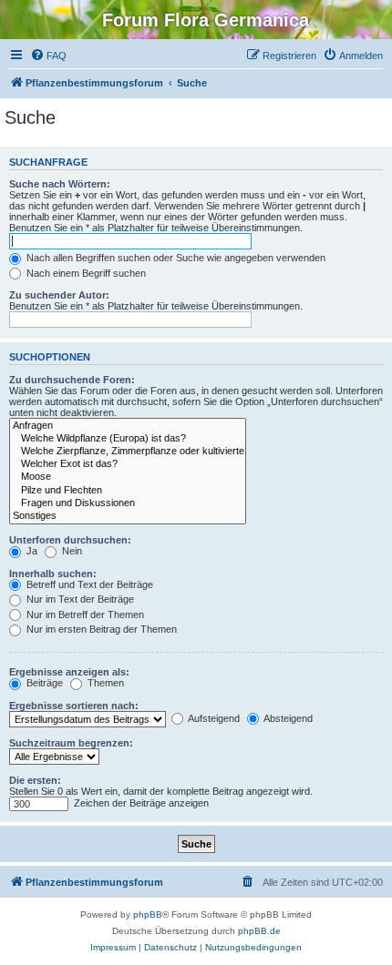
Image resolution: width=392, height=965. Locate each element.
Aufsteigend (213, 718)
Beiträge (43, 682)
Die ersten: (35, 780)
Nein (70, 550)
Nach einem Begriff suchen (85, 273)
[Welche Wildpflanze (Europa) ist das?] (127, 438)
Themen (104, 682)
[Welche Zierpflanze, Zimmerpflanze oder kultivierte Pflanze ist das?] (127, 451)
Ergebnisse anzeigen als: (69, 671)
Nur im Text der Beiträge (79, 599)
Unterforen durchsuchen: (70, 539)
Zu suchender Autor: (59, 295)
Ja (30, 550)
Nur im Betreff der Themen (84, 614)
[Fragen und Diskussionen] (127, 503)
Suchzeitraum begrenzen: (71, 742)
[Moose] (127, 477)
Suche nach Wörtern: (59, 183)
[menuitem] (48, 55)
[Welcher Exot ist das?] (127, 464)
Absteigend (287, 718)
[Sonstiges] (127, 516)
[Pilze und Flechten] (127, 490)
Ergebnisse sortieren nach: (74, 705)
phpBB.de (259, 931)
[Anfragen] (127, 426)
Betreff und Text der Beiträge (88, 584)
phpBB (147, 914)
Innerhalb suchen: (53, 573)
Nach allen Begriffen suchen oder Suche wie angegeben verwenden (174, 257)
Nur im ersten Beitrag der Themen (100, 629)
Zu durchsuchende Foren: (72, 379)
